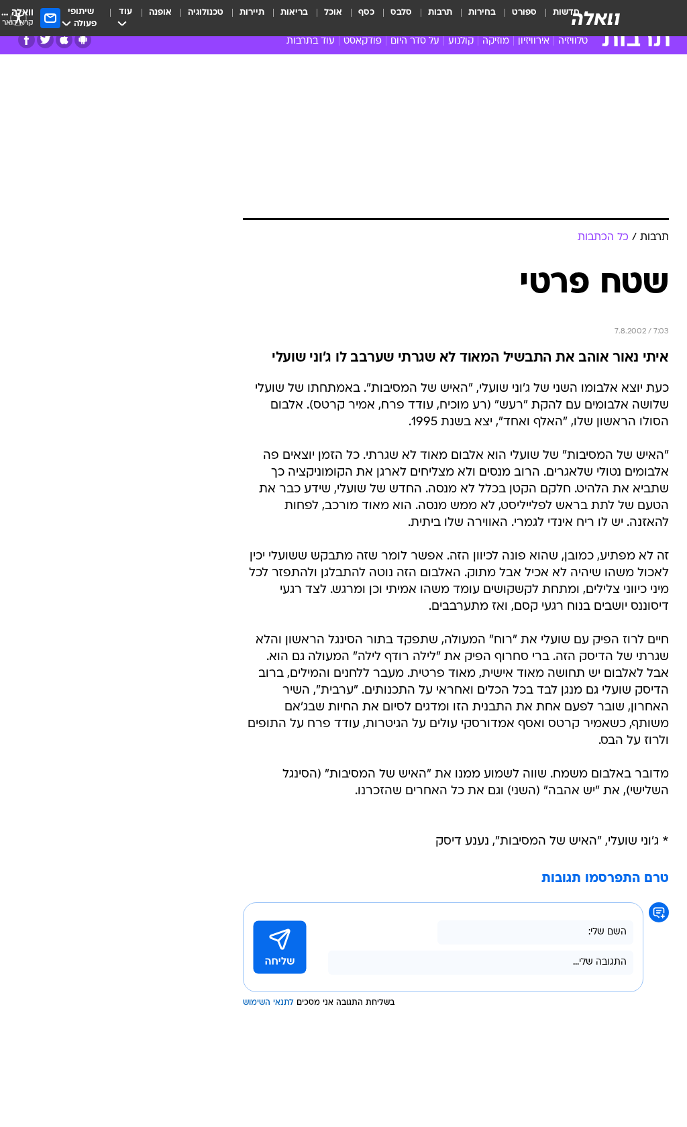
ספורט (524, 12)
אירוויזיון (533, 41)
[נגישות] (18, 17)
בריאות (294, 12)
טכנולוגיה (205, 12)
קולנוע (461, 41)
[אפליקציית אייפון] (64, 40)
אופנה (160, 12)
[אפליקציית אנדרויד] (82, 40)
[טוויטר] (45, 40)
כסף (366, 12)
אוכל (333, 12)
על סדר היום (414, 41)
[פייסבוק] (26, 40)
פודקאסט (363, 41)
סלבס (401, 12)
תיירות (252, 12)
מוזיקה (495, 41)
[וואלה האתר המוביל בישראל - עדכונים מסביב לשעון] (596, 18)
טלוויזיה (573, 41)
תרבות (440, 12)
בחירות (482, 12)
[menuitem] (516, 18)
